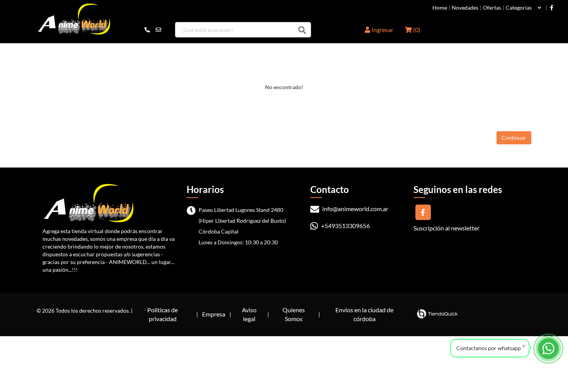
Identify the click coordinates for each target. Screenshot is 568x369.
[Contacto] (152, 29)
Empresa (213, 314)
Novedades (465, 7)
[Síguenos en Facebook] (551, 7)
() (416, 29)
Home (439, 7)
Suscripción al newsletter (446, 228)
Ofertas (492, 7)
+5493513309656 (345, 225)
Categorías (519, 7)
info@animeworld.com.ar (354, 208)
